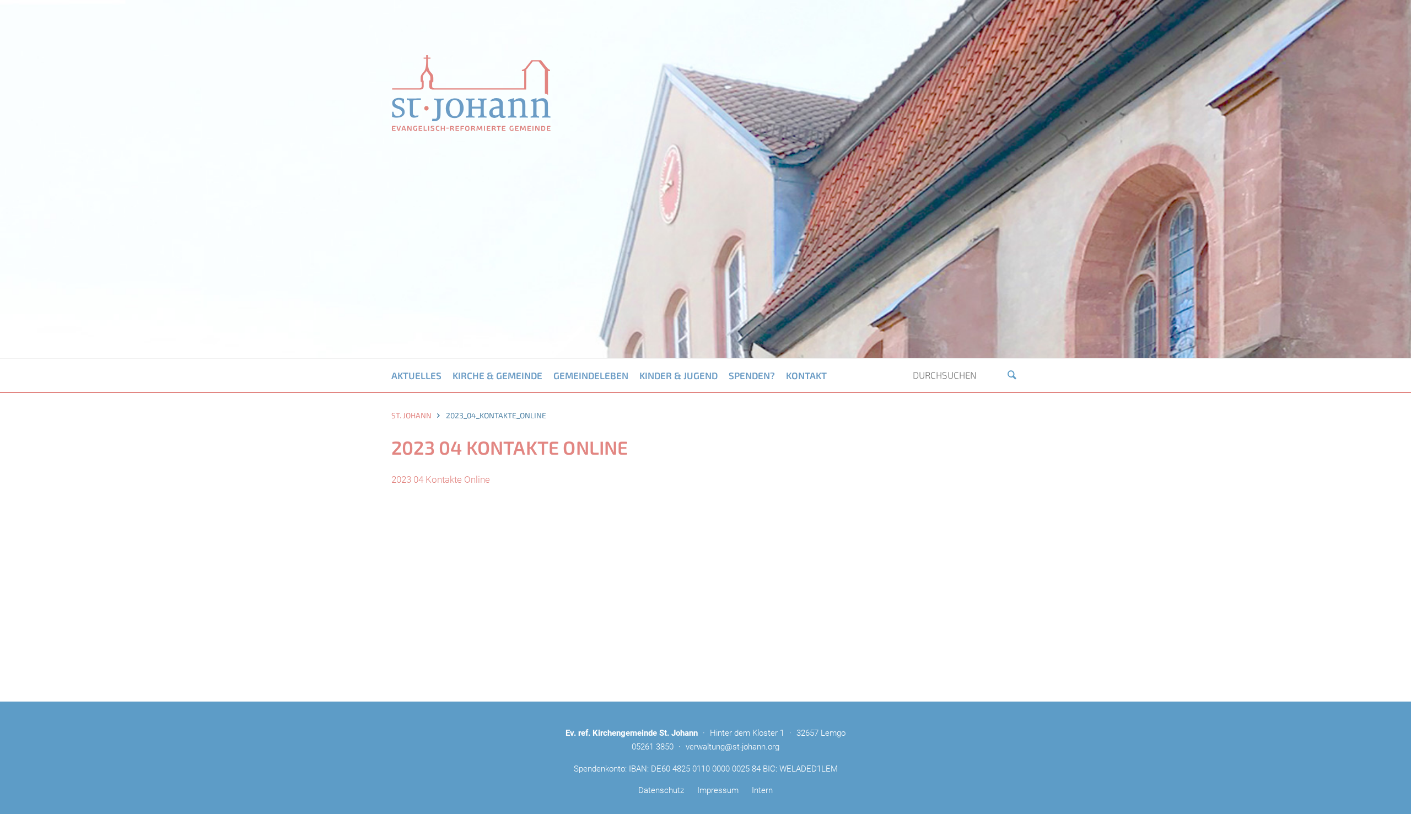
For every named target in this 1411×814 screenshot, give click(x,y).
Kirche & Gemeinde (497, 375)
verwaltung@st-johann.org (732, 747)
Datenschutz (661, 790)
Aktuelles (416, 375)
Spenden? (752, 375)
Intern (762, 790)
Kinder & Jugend (678, 375)
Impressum (718, 790)
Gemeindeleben (590, 375)
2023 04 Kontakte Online (440, 479)
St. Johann (411, 415)
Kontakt (806, 375)
